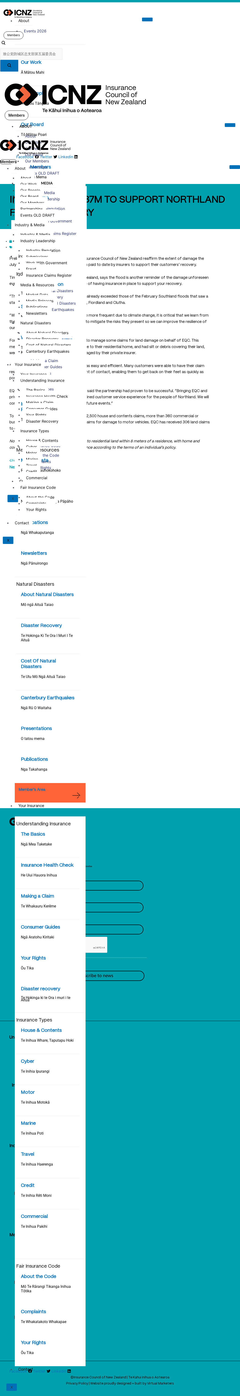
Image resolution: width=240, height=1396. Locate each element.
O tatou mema (33, 738)
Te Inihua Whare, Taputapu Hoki (47, 1040)
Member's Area (32, 790)
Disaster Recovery (41, 625)
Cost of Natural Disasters (48, 345)
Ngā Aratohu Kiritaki (37, 937)
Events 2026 (35, 31)
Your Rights (33, 958)
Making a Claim (37, 896)
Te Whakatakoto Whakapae (43, 1322)
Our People (30, 190)
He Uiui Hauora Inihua (39, 875)
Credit (27, 1185)
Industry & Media (30, 224)
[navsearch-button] (3, 43)
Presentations (36, 729)
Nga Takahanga (34, 769)
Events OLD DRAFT (42, 173)
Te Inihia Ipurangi (35, 1071)
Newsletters (34, 553)
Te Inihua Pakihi (34, 1226)
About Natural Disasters (47, 595)
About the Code (38, 1276)
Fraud (31, 269)
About (23, 21)
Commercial (34, 1216)
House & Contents (41, 1030)
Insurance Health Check (47, 865)
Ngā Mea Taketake (36, 844)
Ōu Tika (27, 968)
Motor (28, 1092)
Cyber (27, 1061)
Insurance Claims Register (49, 275)
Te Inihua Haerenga (37, 1164)
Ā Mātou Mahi (32, 72)
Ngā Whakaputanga (37, 532)
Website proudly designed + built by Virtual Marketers (132, 1383)
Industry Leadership (37, 240)
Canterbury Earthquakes (47, 698)
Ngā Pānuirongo (34, 563)
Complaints (33, 1312)
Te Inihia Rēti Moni (36, 1195)
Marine (28, 1123)
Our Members (37, 161)
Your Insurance (31, 806)
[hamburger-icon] (147, 19)
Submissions (37, 256)
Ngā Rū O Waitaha (36, 708)
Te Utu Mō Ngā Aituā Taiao (43, 676)
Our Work (31, 62)
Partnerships (36, 167)
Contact (25, 1369)
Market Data (37, 294)
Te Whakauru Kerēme (38, 906)
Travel (27, 1154)
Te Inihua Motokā (35, 1102)
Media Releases (39, 300)
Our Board (34, 154)
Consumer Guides (40, 927)
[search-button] (9, 66)
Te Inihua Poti (32, 1133)
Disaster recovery (40, 989)
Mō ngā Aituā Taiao (37, 604)
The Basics (33, 834)
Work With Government (51, 221)
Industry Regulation (48, 208)
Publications (34, 522)
